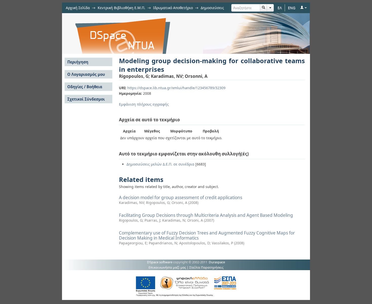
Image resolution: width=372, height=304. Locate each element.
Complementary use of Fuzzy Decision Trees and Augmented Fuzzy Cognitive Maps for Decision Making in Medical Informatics (207, 235)
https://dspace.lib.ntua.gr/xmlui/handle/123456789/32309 (176, 87)
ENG (291, 7)
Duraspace (217, 262)
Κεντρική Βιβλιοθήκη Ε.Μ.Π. (121, 7)
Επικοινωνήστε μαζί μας (167, 267)
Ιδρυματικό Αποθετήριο (173, 7)
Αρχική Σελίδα (78, 7)
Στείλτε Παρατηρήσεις (206, 267)
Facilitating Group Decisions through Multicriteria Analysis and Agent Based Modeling (206, 215)
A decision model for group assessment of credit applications (180, 197)
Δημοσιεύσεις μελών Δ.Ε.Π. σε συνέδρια (160, 164)
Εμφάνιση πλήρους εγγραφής (144, 104)
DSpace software (159, 262)
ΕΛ (280, 7)
